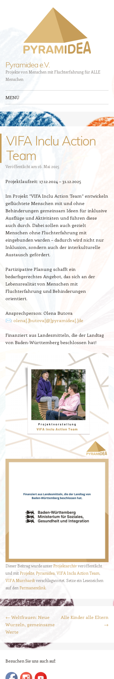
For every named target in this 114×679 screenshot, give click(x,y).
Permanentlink (32, 587)
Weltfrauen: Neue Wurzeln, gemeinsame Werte (30, 624)
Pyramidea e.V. (27, 64)
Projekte (27, 573)
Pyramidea (45, 573)
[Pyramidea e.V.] (57, 30)
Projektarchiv (65, 565)
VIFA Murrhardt (20, 580)
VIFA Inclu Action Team (78, 573)
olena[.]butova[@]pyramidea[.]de (48, 320)
